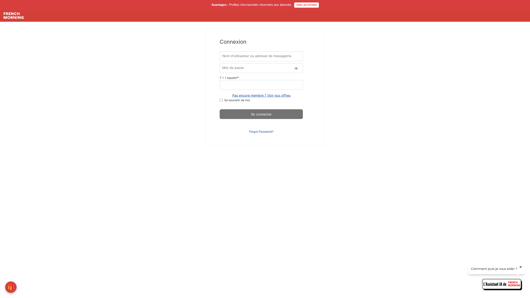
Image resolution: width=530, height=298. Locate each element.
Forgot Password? (261, 131)
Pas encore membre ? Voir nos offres (261, 95)
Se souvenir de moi (237, 100)
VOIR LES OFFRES (306, 5)
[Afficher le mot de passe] (296, 68)
